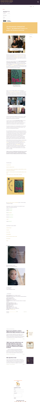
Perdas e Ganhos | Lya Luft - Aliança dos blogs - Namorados (14, 174)
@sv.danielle (10, 212)
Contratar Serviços (8, 227)
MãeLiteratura (21, 64)
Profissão (4, 17)
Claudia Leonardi (15, 64)
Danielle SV (10, 221)
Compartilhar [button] (31, 34)
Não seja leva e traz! (11, 357)
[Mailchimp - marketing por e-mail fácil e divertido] (9, 21)
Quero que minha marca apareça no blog (11, 236)
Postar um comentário (12, 354)
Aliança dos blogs (31, 37)
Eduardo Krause (11, 91)
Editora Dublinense (16, 91)
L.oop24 (7, 219)
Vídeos (7, 240)
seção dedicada (18, 144)
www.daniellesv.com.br (12, 309)
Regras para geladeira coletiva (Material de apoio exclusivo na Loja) (15, 331)
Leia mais (23, 354)
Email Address (4, 13)
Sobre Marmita (8, 238)
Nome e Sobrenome (5, 15)
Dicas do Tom (12, 65)
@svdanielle (10, 210)
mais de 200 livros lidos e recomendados (12, 202)
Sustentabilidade (8, 234)
